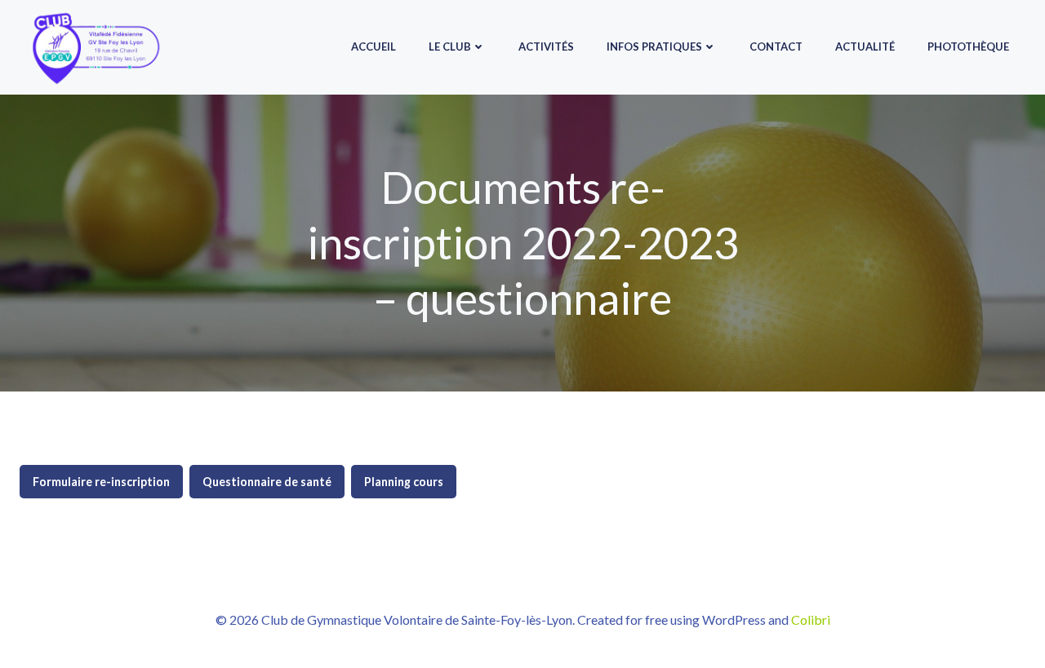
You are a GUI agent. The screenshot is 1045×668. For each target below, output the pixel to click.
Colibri (810, 619)
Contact (776, 46)
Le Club (450, 46)
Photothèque (968, 46)
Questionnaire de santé (266, 482)
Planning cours (403, 482)
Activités (546, 46)
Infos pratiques (654, 46)
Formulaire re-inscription (101, 482)
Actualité (865, 46)
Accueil (373, 46)
